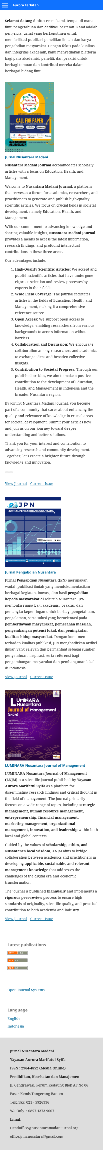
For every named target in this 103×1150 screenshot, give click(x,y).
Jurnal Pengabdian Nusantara (30, 572)
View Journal (16, 483)
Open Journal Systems (26, 989)
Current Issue (41, 483)
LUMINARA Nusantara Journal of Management (45, 765)
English (14, 1018)
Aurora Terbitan (25, 5)
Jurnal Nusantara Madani (26, 157)
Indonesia (16, 1026)
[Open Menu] (5, 5)
